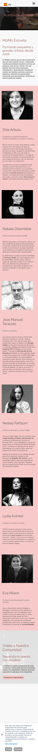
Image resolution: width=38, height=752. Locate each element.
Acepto (8, 749)
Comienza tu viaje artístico (13, 677)
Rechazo (18, 749)
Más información (11, 744)
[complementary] (8, 4)
